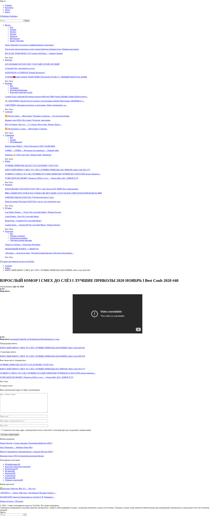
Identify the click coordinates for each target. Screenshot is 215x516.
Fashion (13, 29)
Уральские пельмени (18, 238)
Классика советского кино (21, 92)
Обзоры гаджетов (17, 236)
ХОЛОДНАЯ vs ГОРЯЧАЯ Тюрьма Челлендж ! (25, 73)
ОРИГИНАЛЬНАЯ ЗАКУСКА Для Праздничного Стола (29, 197)
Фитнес (13, 34)
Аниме (13, 140)
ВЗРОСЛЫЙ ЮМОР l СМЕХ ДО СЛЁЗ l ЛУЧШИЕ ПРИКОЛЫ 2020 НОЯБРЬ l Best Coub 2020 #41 (42, 348)
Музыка (8, 208)
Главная (8, 5)
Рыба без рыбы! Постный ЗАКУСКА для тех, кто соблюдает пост (33, 201)
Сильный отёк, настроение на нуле (20, 68)
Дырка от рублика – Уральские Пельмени (22, 245)
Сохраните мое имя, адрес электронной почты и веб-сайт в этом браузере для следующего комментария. (46, 430)
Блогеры (8, 60)
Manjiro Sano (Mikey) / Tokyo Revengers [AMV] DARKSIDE (30, 146)
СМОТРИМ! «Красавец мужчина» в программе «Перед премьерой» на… (36, 105)
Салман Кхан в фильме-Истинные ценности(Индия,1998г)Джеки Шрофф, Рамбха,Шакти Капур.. (46, 97)
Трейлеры (14, 88)
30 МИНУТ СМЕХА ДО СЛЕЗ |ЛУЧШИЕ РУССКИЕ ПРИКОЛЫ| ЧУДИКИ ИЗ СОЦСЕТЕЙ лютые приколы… (53, 174)
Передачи (9, 231)
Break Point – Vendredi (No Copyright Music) (23, 221)
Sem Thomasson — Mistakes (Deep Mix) (16, 447)
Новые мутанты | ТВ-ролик (11, 501)
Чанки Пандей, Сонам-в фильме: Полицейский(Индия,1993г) (26, 443)
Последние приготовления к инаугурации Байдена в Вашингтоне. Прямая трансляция (42, 49)
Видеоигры (15, 38)
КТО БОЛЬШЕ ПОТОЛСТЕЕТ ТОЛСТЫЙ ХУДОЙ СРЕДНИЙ (32, 64)
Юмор (7, 161)
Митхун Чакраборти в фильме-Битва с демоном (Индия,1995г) (26, 452)
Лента (7, 10)
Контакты (9, 7)
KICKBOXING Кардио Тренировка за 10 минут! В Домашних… (27, 497)
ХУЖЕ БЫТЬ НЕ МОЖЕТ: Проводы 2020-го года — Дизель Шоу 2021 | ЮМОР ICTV (42, 178)
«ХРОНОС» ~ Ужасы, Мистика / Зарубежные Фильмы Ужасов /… (28, 493)
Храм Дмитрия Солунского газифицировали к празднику (29, 45)
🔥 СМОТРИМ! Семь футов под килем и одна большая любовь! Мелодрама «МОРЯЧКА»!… (45, 101)
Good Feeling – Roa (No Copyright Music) (22, 216)
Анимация (9, 135)
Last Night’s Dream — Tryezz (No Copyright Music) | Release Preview (33, 212)
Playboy (13, 32)
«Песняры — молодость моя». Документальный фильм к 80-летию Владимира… (39, 253)
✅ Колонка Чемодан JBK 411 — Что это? (18, 489)
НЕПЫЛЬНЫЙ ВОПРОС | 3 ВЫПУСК (22, 249)
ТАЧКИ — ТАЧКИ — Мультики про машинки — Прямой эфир (32, 150)
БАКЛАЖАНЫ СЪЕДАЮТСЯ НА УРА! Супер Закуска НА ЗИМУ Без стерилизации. (42, 189)
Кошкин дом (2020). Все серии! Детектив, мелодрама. (28, 120)
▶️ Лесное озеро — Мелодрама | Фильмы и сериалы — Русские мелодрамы (37, 116)
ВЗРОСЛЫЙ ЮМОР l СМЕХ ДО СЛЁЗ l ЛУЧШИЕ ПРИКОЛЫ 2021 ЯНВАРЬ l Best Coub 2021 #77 (47, 170)
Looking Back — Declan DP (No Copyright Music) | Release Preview (32, 225)
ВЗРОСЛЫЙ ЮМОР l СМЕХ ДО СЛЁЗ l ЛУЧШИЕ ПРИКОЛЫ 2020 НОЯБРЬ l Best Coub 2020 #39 (42, 356)
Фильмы (8, 83)
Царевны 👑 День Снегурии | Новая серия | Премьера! (28, 155)
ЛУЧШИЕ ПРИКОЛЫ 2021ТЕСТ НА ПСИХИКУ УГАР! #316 (31, 165)
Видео (7, 25)
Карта (7, 12)
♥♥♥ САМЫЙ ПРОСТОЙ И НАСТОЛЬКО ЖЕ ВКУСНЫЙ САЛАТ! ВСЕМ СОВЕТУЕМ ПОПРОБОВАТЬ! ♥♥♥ (53, 193)
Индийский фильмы (18, 90)
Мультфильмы (16, 142)
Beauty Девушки (17, 41)
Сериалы (9, 112)
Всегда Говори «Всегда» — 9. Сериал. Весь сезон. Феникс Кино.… (33, 124)
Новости (13, 36)
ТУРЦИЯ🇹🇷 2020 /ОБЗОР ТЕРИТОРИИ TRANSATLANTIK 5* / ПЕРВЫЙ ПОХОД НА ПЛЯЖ (46, 77)
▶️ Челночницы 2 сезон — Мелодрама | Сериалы (26, 129)
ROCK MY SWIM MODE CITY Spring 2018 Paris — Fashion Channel (34, 53)
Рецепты (8, 185)
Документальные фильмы (21, 240)
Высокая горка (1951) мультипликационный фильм (22, 456)
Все (11, 27)
